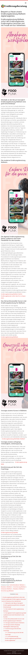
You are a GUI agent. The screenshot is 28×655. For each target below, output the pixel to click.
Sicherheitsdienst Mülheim (17, 585)
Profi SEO (9, 653)
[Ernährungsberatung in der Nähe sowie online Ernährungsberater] (14, 6)
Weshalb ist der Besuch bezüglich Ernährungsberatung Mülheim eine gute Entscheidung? (14, 605)
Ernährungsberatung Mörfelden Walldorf (13, 439)
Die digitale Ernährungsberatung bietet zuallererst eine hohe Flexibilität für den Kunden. (14, 615)
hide (17, 594)
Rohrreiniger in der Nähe (16, 653)
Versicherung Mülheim (19, 587)
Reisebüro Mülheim (6, 587)
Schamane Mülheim (6, 589)
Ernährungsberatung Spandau (9, 532)
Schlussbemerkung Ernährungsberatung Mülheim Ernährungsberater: (13, 638)
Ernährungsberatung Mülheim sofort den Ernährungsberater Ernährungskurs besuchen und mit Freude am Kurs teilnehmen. (14, 599)
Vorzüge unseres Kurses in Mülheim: (13, 622)
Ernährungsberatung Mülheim (9, 337)
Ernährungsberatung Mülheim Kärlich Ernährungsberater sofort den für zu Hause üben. (13, 296)
